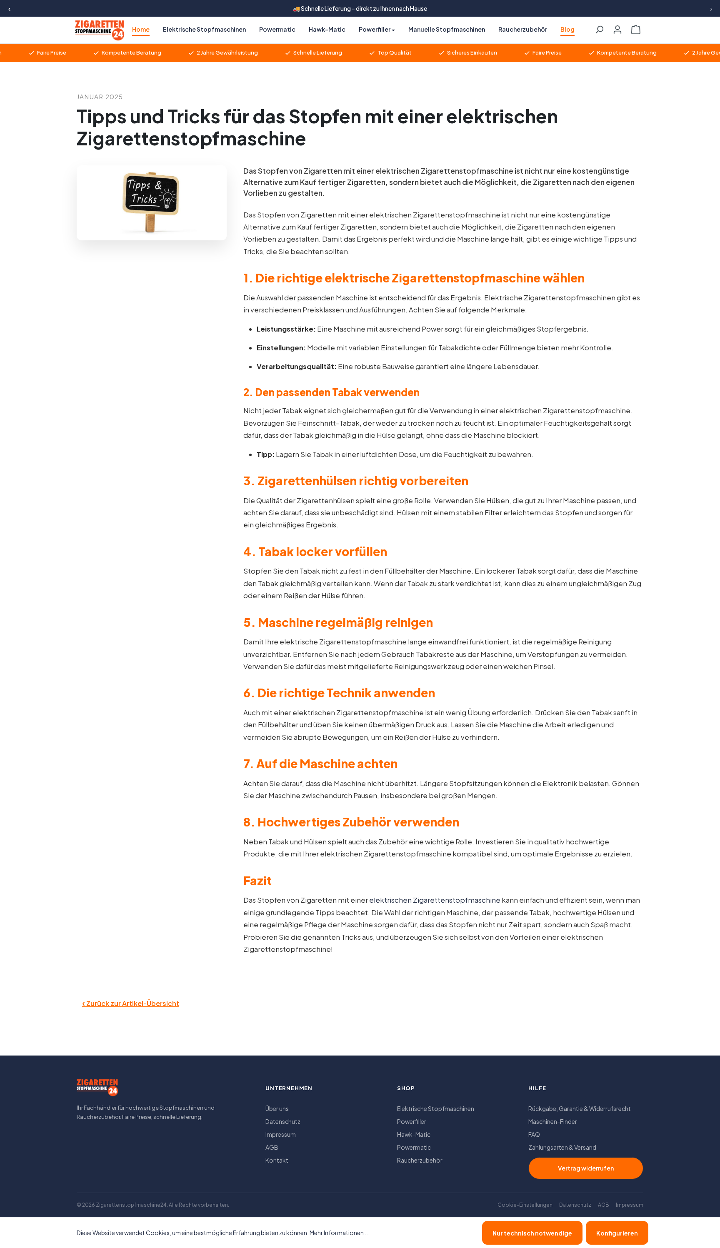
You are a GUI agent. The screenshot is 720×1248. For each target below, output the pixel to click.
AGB (271, 1147)
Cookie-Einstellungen (525, 1205)
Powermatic (414, 1147)
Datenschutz (282, 1121)
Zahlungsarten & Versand (562, 1147)
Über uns (277, 1108)
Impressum (280, 1134)
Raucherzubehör (419, 1160)
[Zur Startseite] (97, 1090)
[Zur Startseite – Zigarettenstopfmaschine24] (96, 30)
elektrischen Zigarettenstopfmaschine (434, 900)
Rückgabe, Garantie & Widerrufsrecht (579, 1108)
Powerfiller (411, 1121)
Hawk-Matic (413, 1134)
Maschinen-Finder (552, 1121)
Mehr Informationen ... (340, 1232)
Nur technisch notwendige (532, 1233)
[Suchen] (599, 27)
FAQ (534, 1134)
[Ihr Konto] (617, 27)
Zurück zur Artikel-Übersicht (130, 1003)
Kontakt (276, 1160)
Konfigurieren (617, 1233)
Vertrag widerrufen (586, 1168)
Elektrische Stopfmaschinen (435, 1108)
